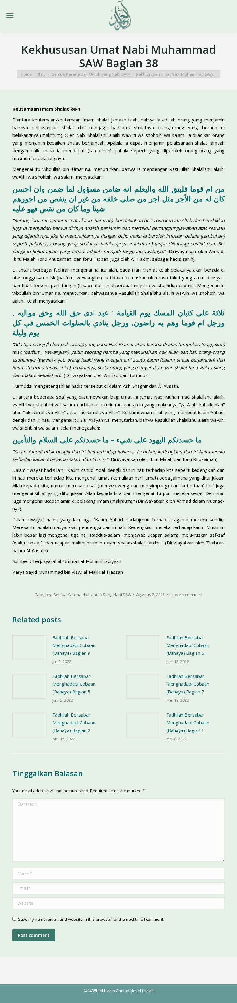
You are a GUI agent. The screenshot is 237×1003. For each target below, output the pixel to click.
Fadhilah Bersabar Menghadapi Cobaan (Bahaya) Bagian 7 (187, 684)
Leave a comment (185, 594)
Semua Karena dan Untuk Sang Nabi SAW (92, 594)
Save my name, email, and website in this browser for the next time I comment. (91, 919)
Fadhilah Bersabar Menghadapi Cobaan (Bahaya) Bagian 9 (73, 645)
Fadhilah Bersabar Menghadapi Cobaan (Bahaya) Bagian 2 (73, 722)
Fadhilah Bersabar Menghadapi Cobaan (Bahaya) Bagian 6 (187, 645)
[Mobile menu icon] (10, 15)
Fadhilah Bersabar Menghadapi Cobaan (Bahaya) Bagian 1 (187, 722)
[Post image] (29, 647)
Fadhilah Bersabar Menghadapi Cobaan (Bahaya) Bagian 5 (73, 684)
